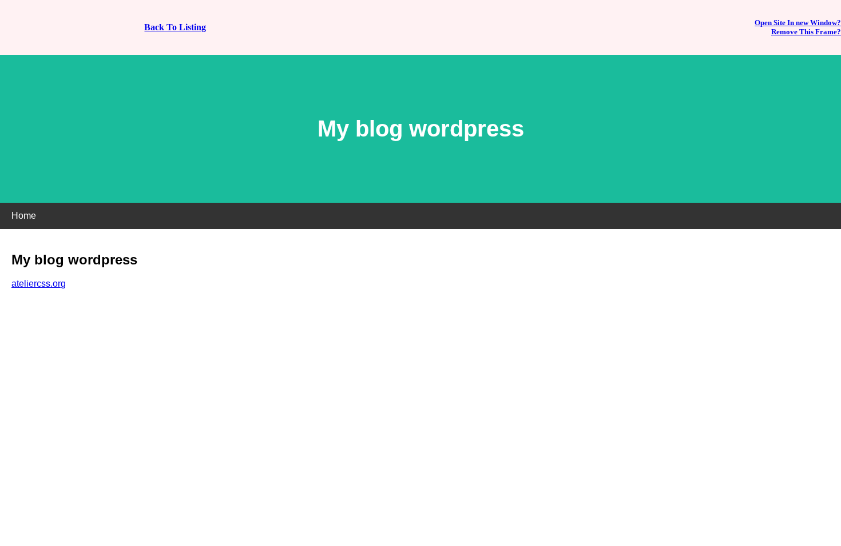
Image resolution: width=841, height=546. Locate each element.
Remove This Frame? (806, 31)
